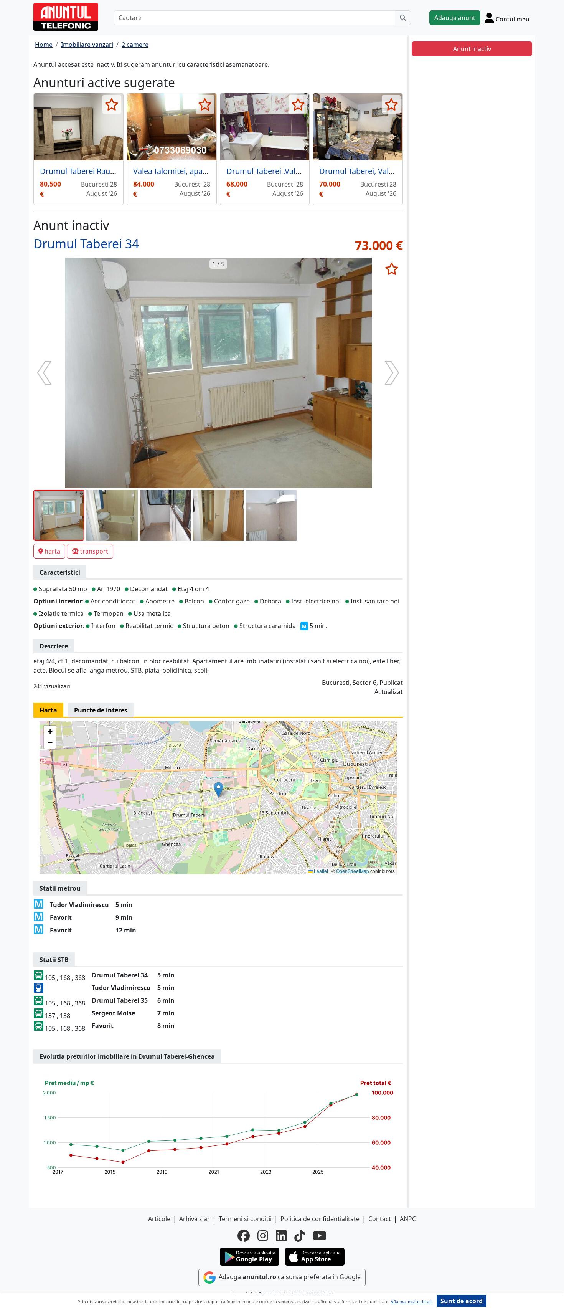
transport (94, 551)
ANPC (408, 1219)
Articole (159, 1219)
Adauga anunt (454, 17)
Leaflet (320, 871)
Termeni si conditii (245, 1219)
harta (52, 551)
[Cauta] (403, 17)
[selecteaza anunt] (111, 104)
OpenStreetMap (352, 871)
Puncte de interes (100, 710)
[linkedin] (281, 1235)
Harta (48, 710)
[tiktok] (299, 1235)
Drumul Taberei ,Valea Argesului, (283, 171)
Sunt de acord (461, 1301)
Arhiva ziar (194, 1219)
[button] (218, 790)
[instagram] (262, 1235)
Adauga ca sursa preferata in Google (289, 1277)
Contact (379, 1219)
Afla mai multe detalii (412, 1301)
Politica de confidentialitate (320, 1219)
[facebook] (243, 1235)
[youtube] (320, 1235)
